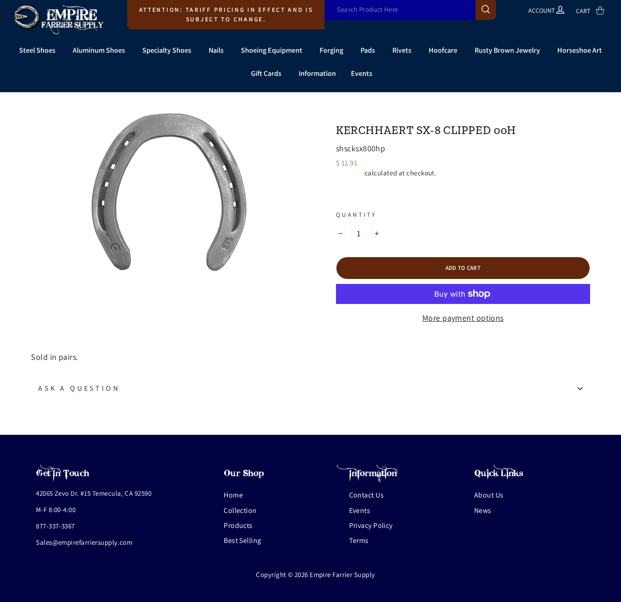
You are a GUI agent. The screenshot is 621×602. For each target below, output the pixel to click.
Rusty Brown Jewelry (507, 50)
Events (361, 73)
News (482, 510)
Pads (368, 50)
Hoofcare (443, 50)
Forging (331, 50)
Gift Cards (266, 73)
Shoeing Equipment (271, 50)
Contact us (366, 495)
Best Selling (242, 540)
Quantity (356, 214)
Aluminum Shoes (99, 50)
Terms (359, 540)
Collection (240, 510)
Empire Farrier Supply (387, 114)
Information (317, 73)
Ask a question (79, 388)
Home (233, 495)
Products (238, 525)
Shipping (349, 172)
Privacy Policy (371, 525)
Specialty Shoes (166, 50)
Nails (216, 50)
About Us (489, 495)
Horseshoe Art (579, 50)
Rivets (401, 50)
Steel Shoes (37, 50)
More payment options (463, 318)
